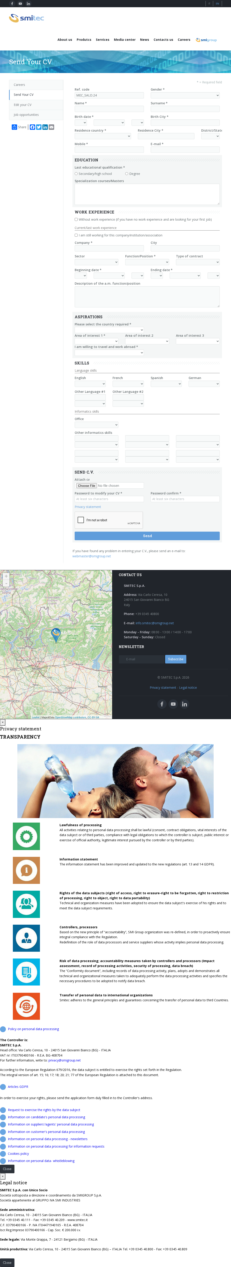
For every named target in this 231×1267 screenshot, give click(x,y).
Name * (81, 103)
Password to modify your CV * (98, 493)
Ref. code (82, 89)
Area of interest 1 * (90, 335)
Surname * (159, 103)
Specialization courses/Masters (99, 181)
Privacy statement (88, 507)
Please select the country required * (103, 324)
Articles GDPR (18, 1086)
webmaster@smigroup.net (91, 556)
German (195, 378)
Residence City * (150, 130)
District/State (212, 130)
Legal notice (188, 687)
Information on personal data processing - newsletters (48, 1139)
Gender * (158, 89)
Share (22, 127)
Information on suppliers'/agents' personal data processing (51, 1124)
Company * (83, 242)
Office (79, 419)
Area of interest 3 (190, 335)
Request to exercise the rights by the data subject (44, 1110)
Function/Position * (140, 256)
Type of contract (189, 256)
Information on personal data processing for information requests (56, 1146)
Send (147, 536)
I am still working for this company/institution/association (120, 235)
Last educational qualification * (100, 167)
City (154, 242)
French (118, 378)
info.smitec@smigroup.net (155, 623)
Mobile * (81, 144)
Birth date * (84, 116)
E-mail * (157, 144)
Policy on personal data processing (33, 1029)
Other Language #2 (128, 391)
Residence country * (90, 130)
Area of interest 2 (139, 335)
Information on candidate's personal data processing (46, 1117)
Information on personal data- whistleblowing (41, 1161)
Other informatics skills (93, 432)
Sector (80, 256)
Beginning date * (88, 270)
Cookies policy (18, 1153)
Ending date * (162, 270)
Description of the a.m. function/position (107, 283)
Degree (134, 174)
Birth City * (160, 116)
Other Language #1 (90, 391)
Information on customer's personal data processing (46, 1132)
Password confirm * (166, 493)
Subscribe (175, 659)
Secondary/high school (95, 174)
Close (7, 1169)
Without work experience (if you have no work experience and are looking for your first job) (145, 219)
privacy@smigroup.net (65, 1060)
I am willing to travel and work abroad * (106, 347)
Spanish (157, 378)
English (80, 378)
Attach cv (82, 479)
